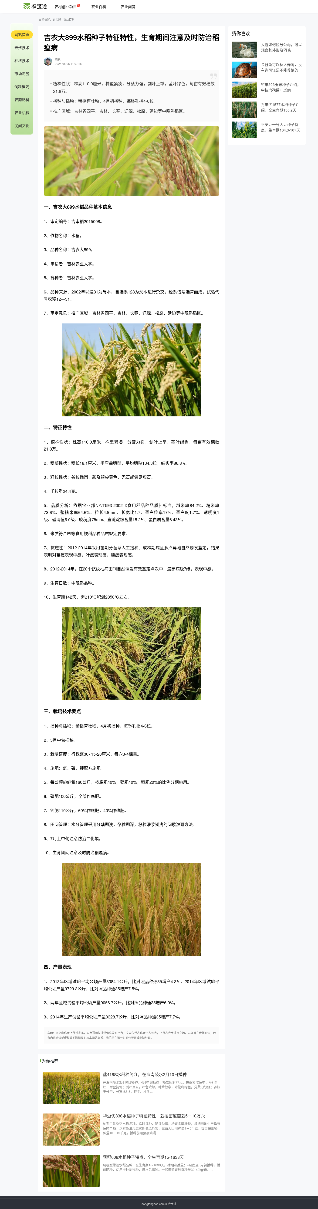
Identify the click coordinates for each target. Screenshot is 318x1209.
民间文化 (21, 125)
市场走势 (21, 73)
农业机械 (21, 112)
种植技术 (21, 60)
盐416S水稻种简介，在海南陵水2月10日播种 (145, 1074)
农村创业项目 (65, 6)
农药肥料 (21, 99)
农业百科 (98, 6)
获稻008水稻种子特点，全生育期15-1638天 (143, 1157)
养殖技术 (21, 47)
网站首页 (21, 34)
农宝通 (57, 19)
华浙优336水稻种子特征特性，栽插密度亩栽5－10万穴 (154, 1116)
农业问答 (128, 6)
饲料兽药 (21, 86)
